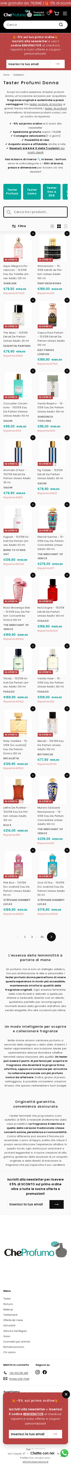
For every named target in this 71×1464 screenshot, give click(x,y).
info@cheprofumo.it (35, 1462)
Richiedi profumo (13, 1347)
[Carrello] (56, 13)
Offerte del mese (13, 1320)
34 (42, 937)
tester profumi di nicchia (46, 104)
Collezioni (18, 74)
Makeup (8, 1309)
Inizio (6, 74)
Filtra (21, 226)
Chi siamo (9, 1352)
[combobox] (35, 25)
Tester (7, 1298)
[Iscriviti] (57, 64)
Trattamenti (10, 1314)
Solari (6, 1336)
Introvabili (9, 1325)
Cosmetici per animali (16, 1341)
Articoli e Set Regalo (15, 1331)
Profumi (8, 1304)
